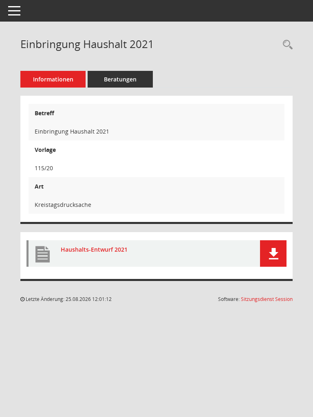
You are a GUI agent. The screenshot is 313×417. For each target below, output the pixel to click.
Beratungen (120, 79)
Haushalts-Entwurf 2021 (94, 249)
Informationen (53, 79)
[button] (273, 253)
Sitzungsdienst (267, 299)
